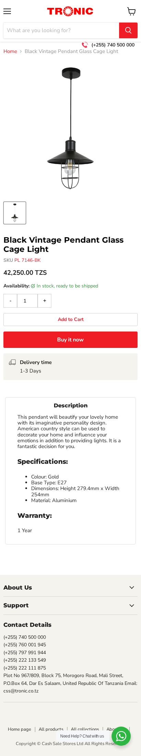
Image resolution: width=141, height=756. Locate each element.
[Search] (128, 30)
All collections (85, 729)
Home (10, 51)
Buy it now (70, 339)
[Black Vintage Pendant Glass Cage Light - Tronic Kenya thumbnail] (15, 213)
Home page (19, 729)
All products (51, 729)
